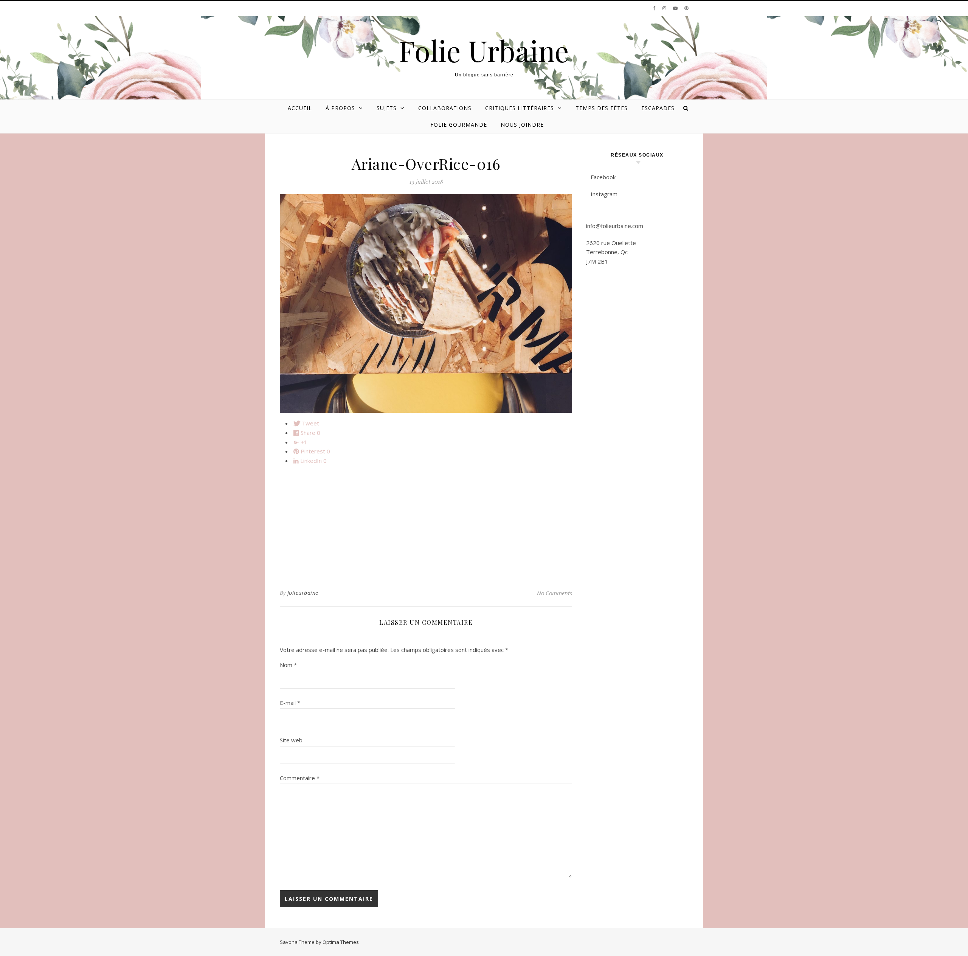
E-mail (290, 702)
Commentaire (300, 778)
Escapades (658, 108)
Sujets (387, 108)
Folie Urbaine (484, 50)
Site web (291, 740)
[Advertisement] (426, 524)
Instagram (604, 194)
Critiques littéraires (519, 108)
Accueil (300, 108)
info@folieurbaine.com (614, 226)
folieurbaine (302, 592)
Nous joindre (522, 124)
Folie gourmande (458, 124)
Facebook (603, 177)
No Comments (554, 593)
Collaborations (445, 108)
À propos (340, 108)
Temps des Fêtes (602, 108)
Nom (288, 665)
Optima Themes (341, 942)
